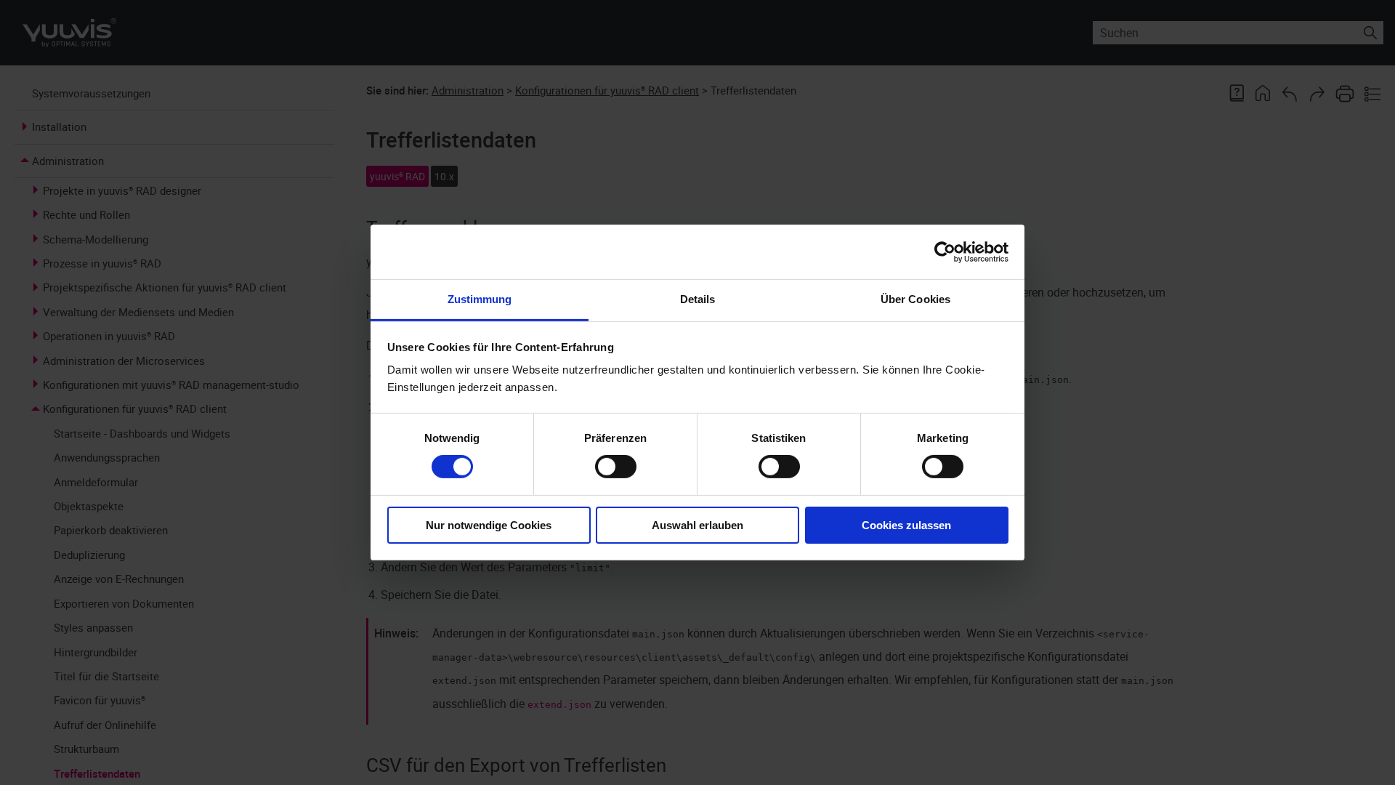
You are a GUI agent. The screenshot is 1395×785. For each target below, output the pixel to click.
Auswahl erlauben (697, 525)
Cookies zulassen (906, 525)
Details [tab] (698, 299)
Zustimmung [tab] (480, 299)
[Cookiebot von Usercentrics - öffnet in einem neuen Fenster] (944, 251)
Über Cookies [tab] (915, 299)
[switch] (615, 466)
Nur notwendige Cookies (488, 525)
